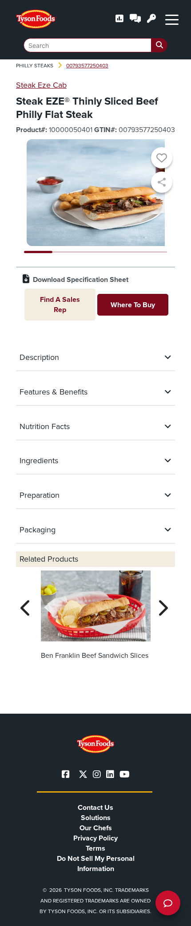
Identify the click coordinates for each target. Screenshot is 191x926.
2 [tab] (66, 252)
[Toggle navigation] (172, 19)
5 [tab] (153, 252)
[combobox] (95, 45)
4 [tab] (124, 252)
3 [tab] (95, 252)
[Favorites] (161, 159)
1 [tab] (38, 252)
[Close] (171, 913)
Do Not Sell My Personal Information (96, 863)
